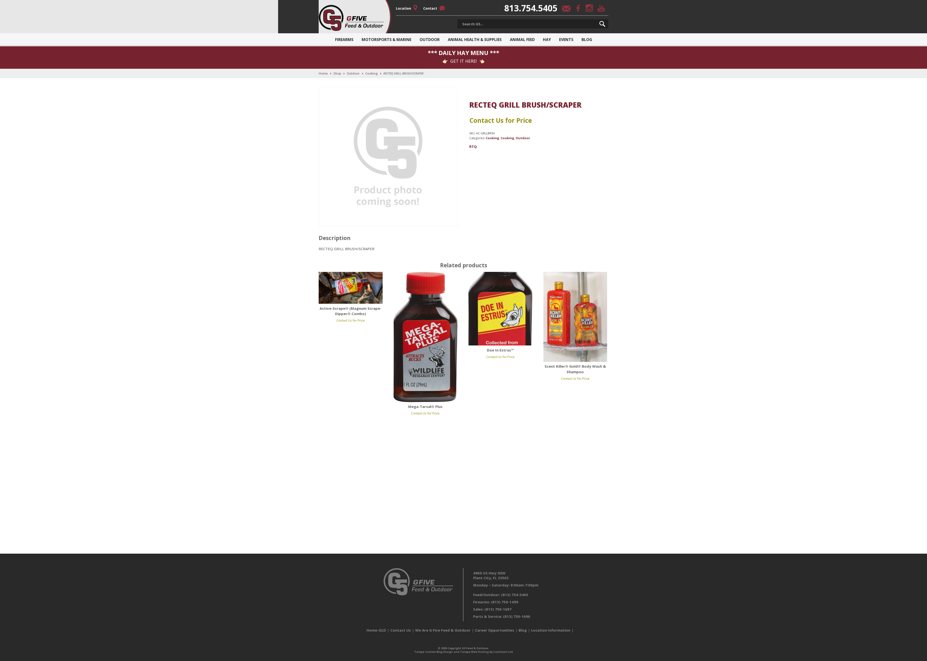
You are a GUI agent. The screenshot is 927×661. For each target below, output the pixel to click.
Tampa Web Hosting (474, 652)
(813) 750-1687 (498, 609)
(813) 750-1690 (516, 616)
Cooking (371, 73)
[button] (602, 23)
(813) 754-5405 (514, 594)
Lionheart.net (503, 652)
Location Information (550, 630)
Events (566, 39)
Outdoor (430, 39)
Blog (587, 39)
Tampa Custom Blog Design (433, 652)
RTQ (473, 146)
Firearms (344, 39)
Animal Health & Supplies (475, 39)
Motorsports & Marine (386, 39)
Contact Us (400, 630)
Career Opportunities (494, 630)
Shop (337, 73)
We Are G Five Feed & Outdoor (443, 630)
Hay (547, 39)
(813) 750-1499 (504, 601)
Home (323, 73)
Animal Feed (522, 39)
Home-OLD (376, 630)
